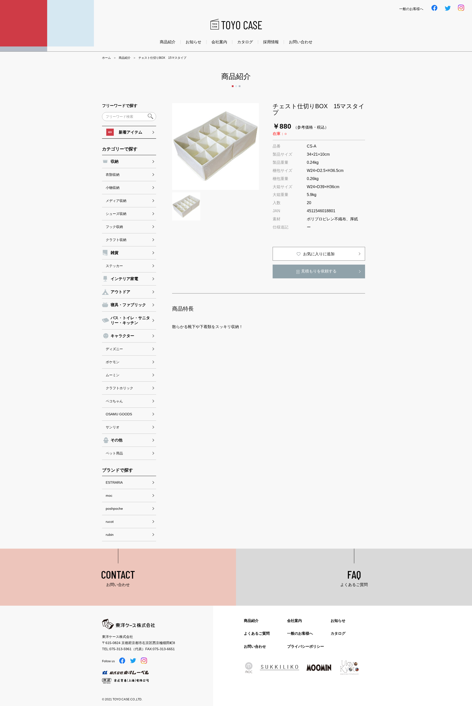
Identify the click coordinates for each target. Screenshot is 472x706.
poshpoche (114, 509)
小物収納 (112, 188)
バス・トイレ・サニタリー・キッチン (130, 320)
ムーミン (112, 375)
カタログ (245, 42)
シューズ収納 (116, 214)
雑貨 (114, 253)
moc (109, 495)
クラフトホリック (119, 388)
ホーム (106, 58)
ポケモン (112, 362)
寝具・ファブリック (128, 305)
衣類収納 (112, 175)
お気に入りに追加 (319, 254)
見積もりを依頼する (319, 271)
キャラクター (122, 336)
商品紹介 (168, 42)
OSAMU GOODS (119, 414)
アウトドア (120, 292)
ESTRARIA (114, 482)
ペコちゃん (114, 401)
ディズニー (114, 349)
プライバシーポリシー (305, 646)
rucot (110, 522)
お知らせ (193, 42)
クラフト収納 (116, 240)
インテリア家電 (124, 279)
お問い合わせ (300, 42)
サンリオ (112, 427)
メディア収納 (116, 201)
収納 (114, 161)
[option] (215, 146)
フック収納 (114, 227)
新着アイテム (130, 132)
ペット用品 (114, 453)
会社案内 (219, 42)
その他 (116, 440)
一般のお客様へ (300, 633)
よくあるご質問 (257, 633)
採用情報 (271, 42)
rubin (110, 535)
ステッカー (114, 266)
